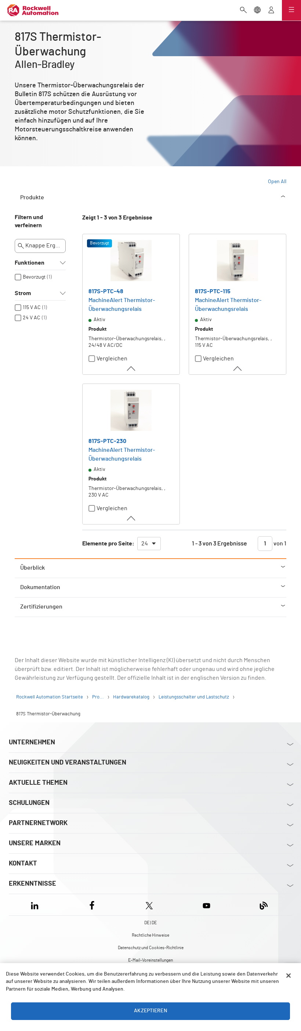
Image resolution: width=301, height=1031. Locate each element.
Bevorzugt (34, 277)
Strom (23, 293)
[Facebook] (92, 905)
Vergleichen (112, 359)
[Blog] (264, 905)
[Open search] (243, 11)
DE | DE (150, 923)
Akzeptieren (150, 1010)
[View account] (271, 11)
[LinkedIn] (36, 905)
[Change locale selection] (257, 11)
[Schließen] (288, 975)
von (279, 544)
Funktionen (29, 263)
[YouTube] (206, 905)
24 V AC (31, 317)
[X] (149, 905)
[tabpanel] (150, 385)
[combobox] (149, 543)
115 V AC (32, 307)
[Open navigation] (291, 10)
